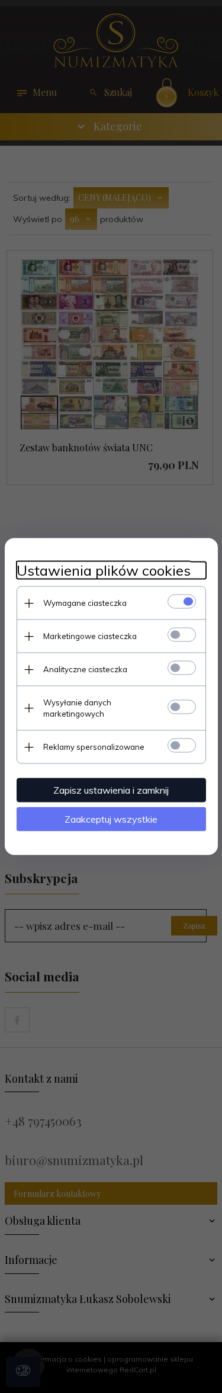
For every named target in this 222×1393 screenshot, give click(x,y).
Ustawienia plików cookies (104, 570)
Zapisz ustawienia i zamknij (111, 790)
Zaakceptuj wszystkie (111, 819)
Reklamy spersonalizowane (93, 747)
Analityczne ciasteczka (85, 669)
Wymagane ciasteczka (85, 603)
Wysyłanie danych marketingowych (77, 708)
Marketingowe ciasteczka (90, 636)
